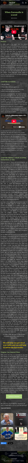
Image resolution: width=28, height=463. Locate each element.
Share (4, 443)
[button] (22, 3)
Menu (25, 2)
